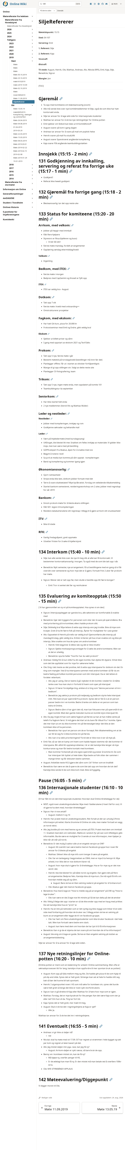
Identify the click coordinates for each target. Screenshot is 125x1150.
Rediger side (47, 1097)
